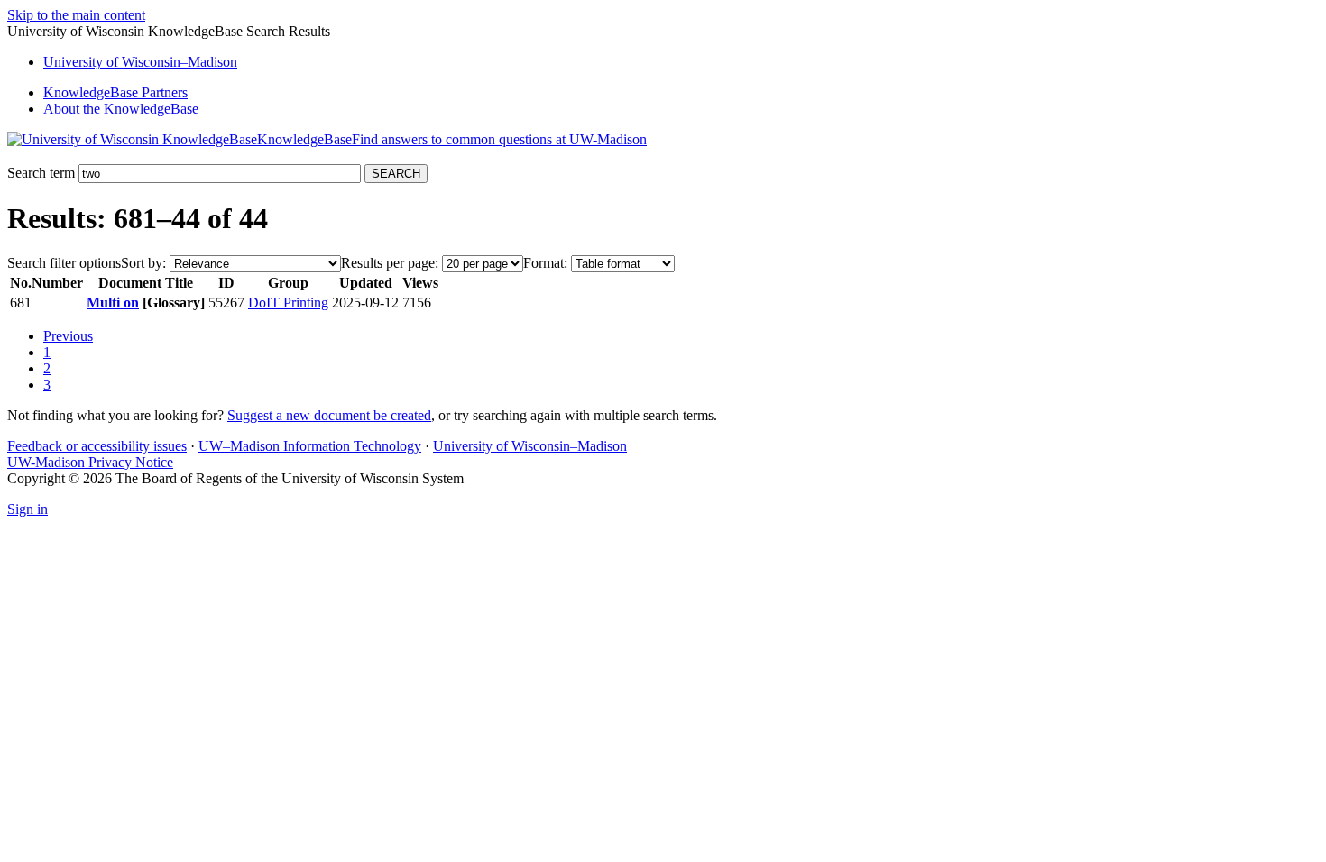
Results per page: (389, 263)
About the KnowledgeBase (120, 108)
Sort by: (143, 263)
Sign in (27, 509)
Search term (41, 172)
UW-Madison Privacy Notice (90, 462)
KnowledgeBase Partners (115, 92)
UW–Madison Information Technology (309, 446)
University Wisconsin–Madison (140, 61)
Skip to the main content (76, 15)
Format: (545, 263)
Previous (68, 336)
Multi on (113, 302)
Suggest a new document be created (329, 415)
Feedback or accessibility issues (97, 446)
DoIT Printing (288, 302)
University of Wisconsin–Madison (530, 446)
